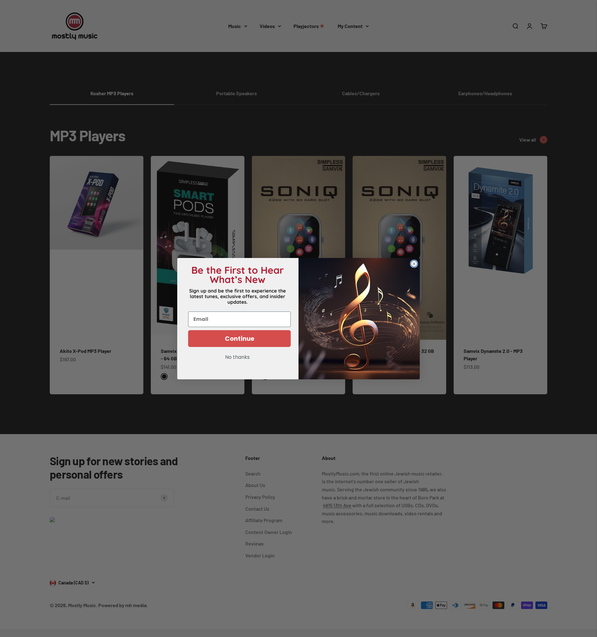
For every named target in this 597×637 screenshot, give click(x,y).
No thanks (237, 357)
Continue (239, 338)
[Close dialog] (414, 263)
